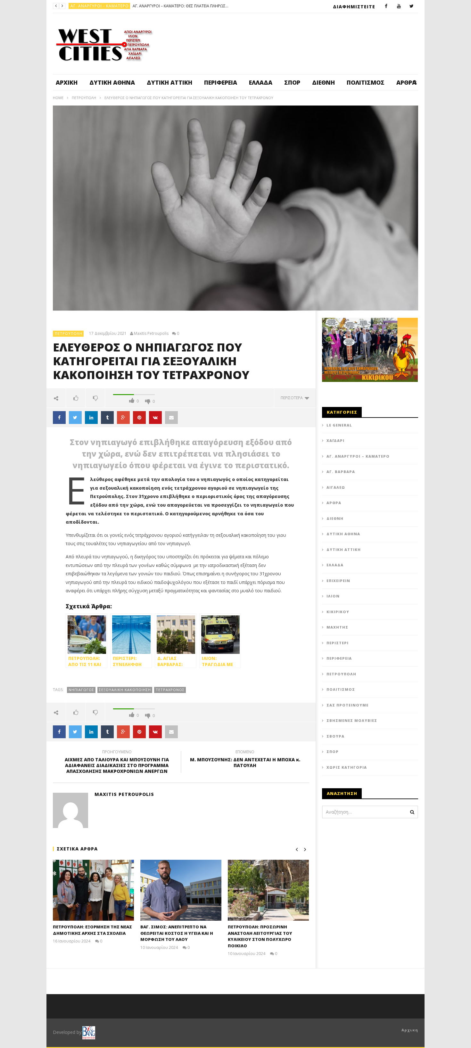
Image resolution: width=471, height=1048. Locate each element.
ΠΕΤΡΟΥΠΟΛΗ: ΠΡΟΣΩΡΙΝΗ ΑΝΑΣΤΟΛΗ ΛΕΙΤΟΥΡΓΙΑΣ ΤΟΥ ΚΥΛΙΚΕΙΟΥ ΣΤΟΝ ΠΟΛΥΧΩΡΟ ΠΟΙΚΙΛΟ (260, 936)
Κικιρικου (337, 611)
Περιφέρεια (220, 82)
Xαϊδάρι (335, 440)
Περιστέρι (337, 642)
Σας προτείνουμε (347, 705)
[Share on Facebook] (59, 417)
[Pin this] (139, 417)
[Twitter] (411, 6)
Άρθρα (333, 502)
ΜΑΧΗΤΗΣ (337, 627)
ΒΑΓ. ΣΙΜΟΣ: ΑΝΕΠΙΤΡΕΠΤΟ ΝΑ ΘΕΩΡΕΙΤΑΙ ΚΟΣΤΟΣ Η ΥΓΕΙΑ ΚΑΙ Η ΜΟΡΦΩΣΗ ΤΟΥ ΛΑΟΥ (151, 6)
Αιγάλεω (335, 487)
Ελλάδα (260, 82)
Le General (339, 425)
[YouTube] (398, 6)
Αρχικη (409, 1029)
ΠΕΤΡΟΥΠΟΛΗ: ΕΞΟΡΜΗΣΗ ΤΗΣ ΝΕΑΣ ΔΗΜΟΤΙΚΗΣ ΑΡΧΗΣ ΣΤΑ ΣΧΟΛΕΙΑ (92, 930)
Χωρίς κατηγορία (346, 767)
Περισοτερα (293, 398)
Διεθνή (323, 82)
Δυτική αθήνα (112, 82)
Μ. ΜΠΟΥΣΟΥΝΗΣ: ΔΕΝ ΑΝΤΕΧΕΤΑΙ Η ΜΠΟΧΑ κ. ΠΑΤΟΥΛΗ (245, 759)
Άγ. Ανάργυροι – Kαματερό (358, 456)
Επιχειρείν (338, 580)
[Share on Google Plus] (123, 417)
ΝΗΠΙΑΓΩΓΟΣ (81, 689)
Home (58, 97)
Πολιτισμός (365, 82)
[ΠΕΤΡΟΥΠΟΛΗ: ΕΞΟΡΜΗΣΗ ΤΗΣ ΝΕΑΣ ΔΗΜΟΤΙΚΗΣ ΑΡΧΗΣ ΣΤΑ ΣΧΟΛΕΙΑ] (93, 890)
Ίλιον (333, 596)
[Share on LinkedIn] (91, 417)
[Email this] (171, 417)
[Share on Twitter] (75, 417)
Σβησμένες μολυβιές (351, 720)
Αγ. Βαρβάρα (340, 471)
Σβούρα (335, 736)
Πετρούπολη (84, 6)
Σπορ (292, 82)
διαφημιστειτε (354, 7)
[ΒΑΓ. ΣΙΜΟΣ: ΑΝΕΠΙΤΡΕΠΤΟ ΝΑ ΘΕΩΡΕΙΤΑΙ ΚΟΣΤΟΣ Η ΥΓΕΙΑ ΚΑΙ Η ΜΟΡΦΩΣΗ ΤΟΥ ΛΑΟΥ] (180, 890)
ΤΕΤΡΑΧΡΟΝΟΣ (170, 689)
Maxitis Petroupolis (151, 333)
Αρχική (67, 82)
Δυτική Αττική (169, 82)
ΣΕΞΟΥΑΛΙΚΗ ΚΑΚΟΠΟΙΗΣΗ (125, 689)
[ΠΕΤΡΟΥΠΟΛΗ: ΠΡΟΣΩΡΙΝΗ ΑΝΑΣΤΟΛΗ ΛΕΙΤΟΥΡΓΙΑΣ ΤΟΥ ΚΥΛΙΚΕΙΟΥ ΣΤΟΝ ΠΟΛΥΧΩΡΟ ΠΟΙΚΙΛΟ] (268, 890)
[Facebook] (386, 6)
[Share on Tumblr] (107, 417)
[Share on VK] (155, 417)
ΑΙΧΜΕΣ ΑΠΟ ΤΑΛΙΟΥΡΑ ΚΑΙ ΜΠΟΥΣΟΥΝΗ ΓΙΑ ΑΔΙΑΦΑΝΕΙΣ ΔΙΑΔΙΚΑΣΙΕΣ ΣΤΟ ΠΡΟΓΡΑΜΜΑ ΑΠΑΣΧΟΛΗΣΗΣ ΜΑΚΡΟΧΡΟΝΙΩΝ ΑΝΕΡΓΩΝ (117, 762)
